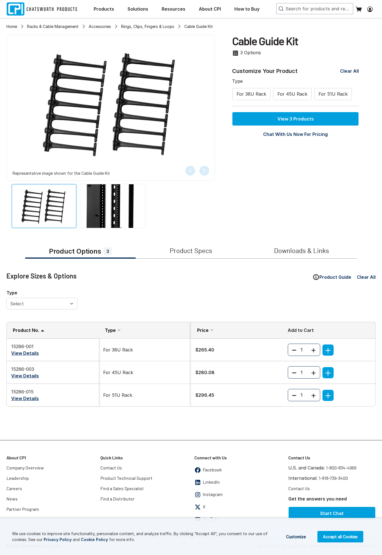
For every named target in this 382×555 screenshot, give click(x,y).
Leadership (17, 478)
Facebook (212, 470)
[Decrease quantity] (294, 349)
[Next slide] (204, 171)
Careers (14, 488)
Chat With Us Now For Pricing (295, 134)
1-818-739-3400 (333, 478)
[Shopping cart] (358, 9)
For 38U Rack (251, 94)
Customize (296, 536)
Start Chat (332, 513)
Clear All (349, 71)
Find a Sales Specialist (122, 488)
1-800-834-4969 (341, 468)
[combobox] (314, 8)
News (12, 499)
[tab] (80, 252)
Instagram (213, 494)
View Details (25, 353)
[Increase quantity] (313, 349)
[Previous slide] (190, 171)
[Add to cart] (328, 350)
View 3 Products (295, 119)
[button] (108, 9)
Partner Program (22, 509)
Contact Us (111, 468)
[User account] (370, 9)
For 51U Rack (333, 94)
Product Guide (335, 277)
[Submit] (280, 9)
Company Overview (25, 468)
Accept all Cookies (340, 536)
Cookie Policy (94, 539)
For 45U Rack (292, 94)
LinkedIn (211, 482)
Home (11, 26)
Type (11, 293)
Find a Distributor (117, 499)
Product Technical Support (126, 478)
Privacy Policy (58, 539)
